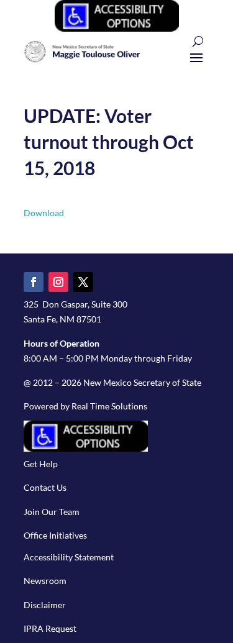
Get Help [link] (41, 463)
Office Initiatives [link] (55, 535)
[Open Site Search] (198, 41)
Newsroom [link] (45, 580)
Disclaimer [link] (45, 605)
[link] (117, 28)
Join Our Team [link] (52, 511)
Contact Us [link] (45, 487)
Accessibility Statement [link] (69, 557)
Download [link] (44, 212)
